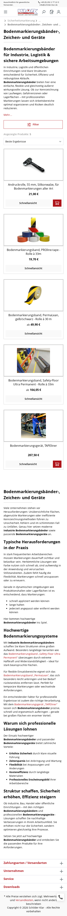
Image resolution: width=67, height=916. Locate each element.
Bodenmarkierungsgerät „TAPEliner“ (35, 704)
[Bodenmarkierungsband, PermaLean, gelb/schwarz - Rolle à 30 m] (33, 295)
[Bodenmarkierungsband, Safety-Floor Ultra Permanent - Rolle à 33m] (33, 360)
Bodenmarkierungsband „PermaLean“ (26, 675)
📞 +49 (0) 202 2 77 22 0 (48, 2)
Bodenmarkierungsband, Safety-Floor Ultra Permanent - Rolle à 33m (33, 382)
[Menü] (6, 12)
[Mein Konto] (58, 12)
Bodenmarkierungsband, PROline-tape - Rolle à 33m (33, 252)
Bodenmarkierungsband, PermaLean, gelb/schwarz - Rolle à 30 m (33, 317)
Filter (35, 124)
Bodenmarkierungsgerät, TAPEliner (33, 446)
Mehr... (8, 114)
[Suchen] (43, 12)
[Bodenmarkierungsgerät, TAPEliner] (33, 425)
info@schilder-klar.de (48, 5)
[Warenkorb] (52, 12)
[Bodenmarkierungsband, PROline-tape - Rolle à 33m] (33, 229)
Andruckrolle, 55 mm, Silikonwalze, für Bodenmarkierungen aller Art (33, 186)
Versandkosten (24, 900)
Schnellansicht (28, 203)
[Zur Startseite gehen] (29, 11)
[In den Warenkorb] (57, 203)
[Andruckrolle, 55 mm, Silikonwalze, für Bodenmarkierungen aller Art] (33, 164)
